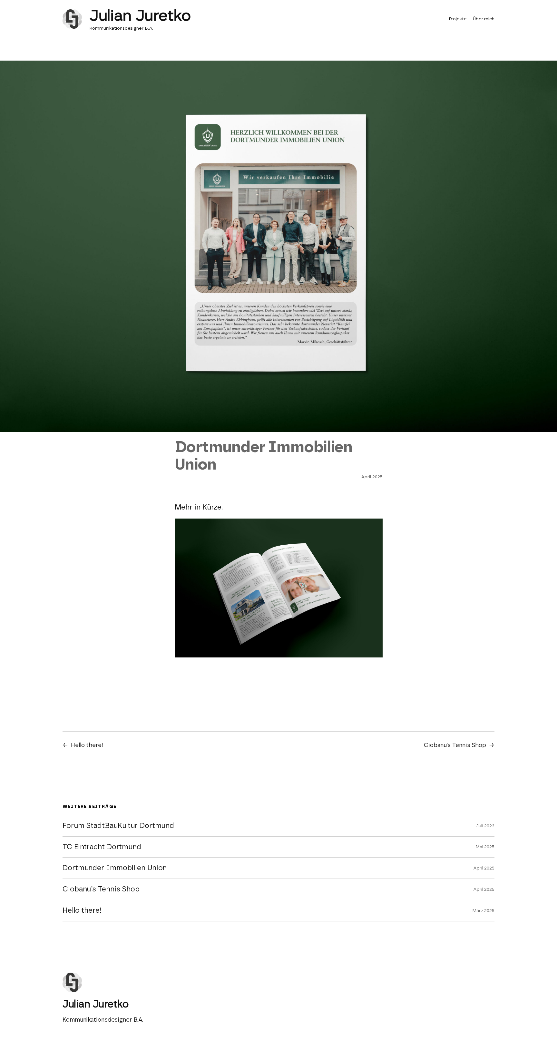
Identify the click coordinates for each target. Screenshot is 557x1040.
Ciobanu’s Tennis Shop (455, 745)
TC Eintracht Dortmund (102, 847)
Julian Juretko (140, 15)
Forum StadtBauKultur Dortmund (118, 826)
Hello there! (87, 745)
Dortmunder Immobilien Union (115, 868)
